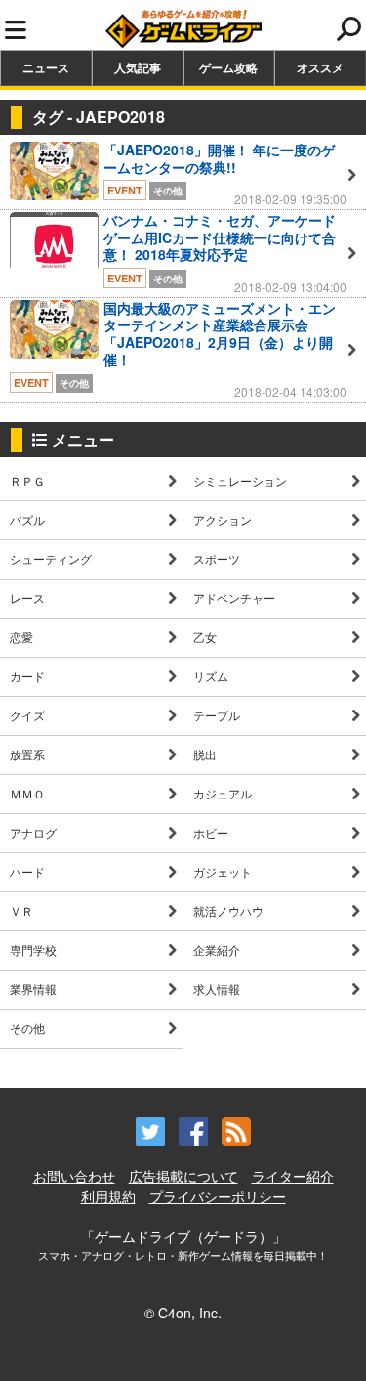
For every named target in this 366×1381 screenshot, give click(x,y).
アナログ (33, 832)
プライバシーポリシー (217, 1196)
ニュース (45, 67)
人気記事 (137, 67)
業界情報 (33, 988)
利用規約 (108, 1196)
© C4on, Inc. (183, 1312)
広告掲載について (183, 1176)
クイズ (27, 715)
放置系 (27, 754)
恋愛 (21, 636)
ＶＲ (21, 910)
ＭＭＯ (27, 793)
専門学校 (33, 949)
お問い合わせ (74, 1176)
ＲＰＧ (27, 480)
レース (27, 597)
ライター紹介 (293, 1176)
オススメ (320, 67)
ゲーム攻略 (228, 67)
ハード (27, 871)
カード (27, 676)
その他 (27, 1027)
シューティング (51, 558)
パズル (27, 519)
